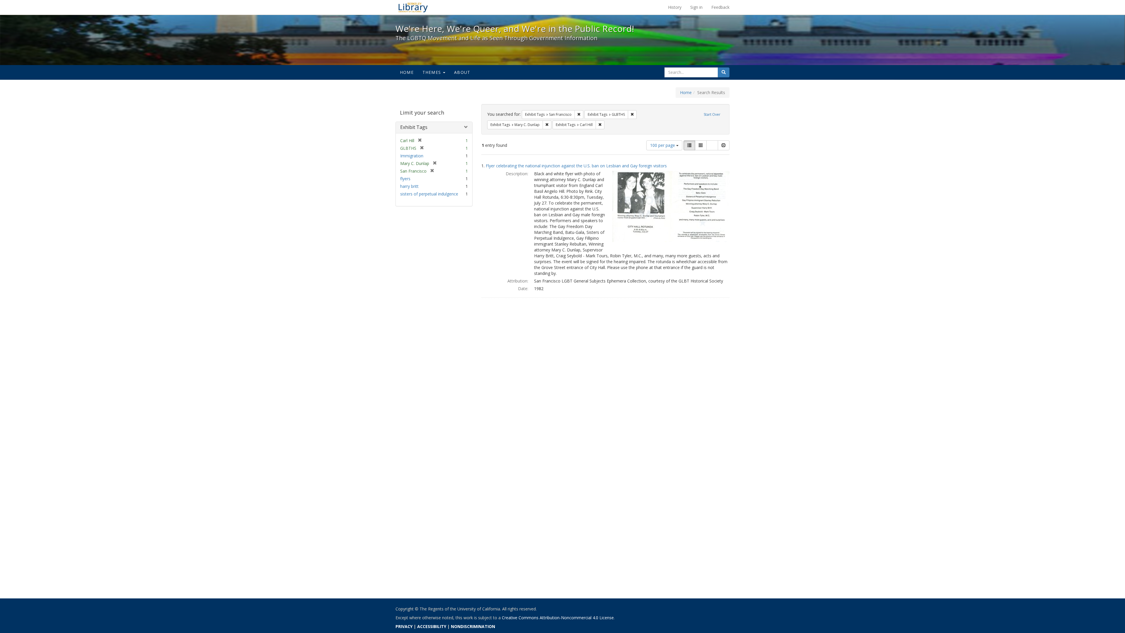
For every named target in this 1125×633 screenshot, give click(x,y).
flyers (405, 178)
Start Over (712, 114)
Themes (432, 72)
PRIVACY (404, 626)
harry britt (409, 186)
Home (407, 72)
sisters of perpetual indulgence (429, 194)
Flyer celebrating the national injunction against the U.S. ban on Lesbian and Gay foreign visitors (576, 166)
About (462, 72)
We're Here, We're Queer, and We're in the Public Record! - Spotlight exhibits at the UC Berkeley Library (413, 7)
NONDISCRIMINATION (473, 626)
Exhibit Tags (413, 127)
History (674, 7)
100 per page (663, 145)
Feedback (720, 7)
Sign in (696, 7)
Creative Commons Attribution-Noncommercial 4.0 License (558, 617)
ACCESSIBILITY (431, 626)
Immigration (411, 156)
